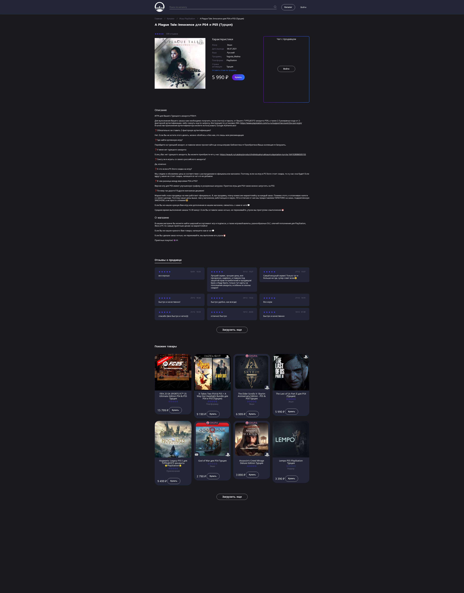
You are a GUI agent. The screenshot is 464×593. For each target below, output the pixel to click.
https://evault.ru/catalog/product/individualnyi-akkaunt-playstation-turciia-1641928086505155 (263, 154)
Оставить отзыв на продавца (224, 70)
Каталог (170, 18)
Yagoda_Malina (233, 56)
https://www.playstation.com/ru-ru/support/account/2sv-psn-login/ (271, 123)
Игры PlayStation (187, 18)
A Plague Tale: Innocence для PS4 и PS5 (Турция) (222, 18)
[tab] (168, 260)
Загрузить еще (232, 330)
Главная (158, 18)
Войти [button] (303, 7)
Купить (238, 77)
